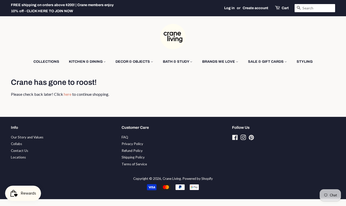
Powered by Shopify (197, 179)
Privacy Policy (132, 144)
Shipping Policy (133, 157)
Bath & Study (176, 62)
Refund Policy (132, 151)
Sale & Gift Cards (266, 62)
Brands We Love (219, 62)
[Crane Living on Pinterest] (251, 138)
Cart (285, 8)
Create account (255, 8)
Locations (18, 157)
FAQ (125, 137)
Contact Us (19, 151)
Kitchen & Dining (86, 62)
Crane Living (172, 179)
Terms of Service (134, 164)
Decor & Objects (133, 62)
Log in (229, 8)
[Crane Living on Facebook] (235, 138)
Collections (46, 62)
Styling (305, 62)
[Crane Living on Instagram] (243, 138)
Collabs (16, 144)
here (67, 94)
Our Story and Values (27, 137)
